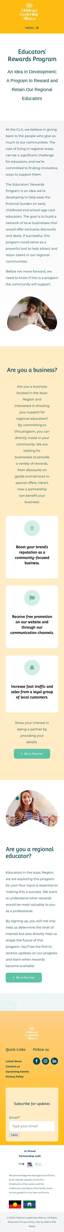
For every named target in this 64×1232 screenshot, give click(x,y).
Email (14, 1118)
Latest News (14, 1061)
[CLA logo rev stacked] (29, 5)
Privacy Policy (14, 1076)
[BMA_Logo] (29, 1164)
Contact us (13, 1066)
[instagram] (45, 1061)
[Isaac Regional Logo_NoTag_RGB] (21, 1164)
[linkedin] (54, 1061)
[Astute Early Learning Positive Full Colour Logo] (38, 1164)
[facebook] (36, 1061)
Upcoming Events (17, 1071)
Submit (14, 1135)
